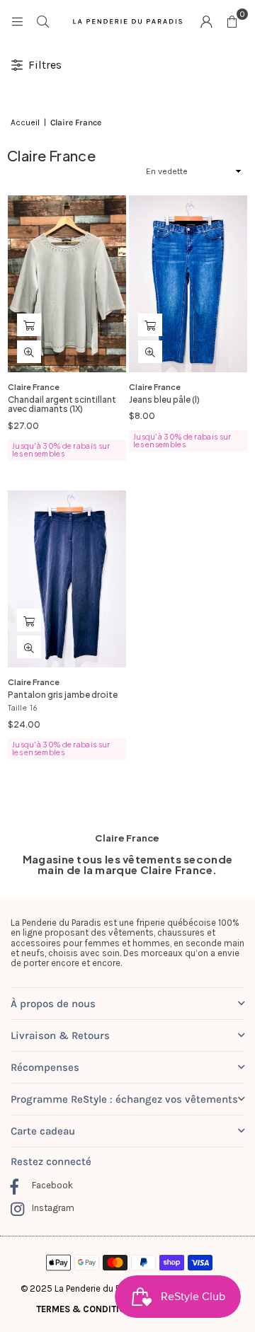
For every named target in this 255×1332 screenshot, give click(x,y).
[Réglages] (206, 21)
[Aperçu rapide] (29, 351)
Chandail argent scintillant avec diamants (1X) (62, 404)
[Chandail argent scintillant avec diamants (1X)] (67, 284)
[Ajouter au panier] (29, 325)
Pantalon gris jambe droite (63, 694)
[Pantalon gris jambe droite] (67, 579)
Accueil (25, 122)
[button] (231, 21)
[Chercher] (42, 21)
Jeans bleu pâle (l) (164, 399)
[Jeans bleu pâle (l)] (188, 284)
